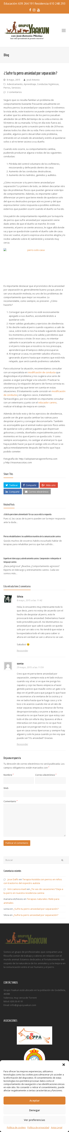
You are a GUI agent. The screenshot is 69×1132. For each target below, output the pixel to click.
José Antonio (33, 79)
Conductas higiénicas (48, 84)
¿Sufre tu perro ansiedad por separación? (36, 908)
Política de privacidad (38, 1127)
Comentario (11, 801)
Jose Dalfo (13, 879)
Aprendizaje (30, 84)
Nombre (9, 774)
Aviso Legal (56, 1127)
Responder (22, 650)
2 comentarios (14, 92)
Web (6, 788)
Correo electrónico (45, 774)
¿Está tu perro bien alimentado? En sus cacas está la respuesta (27, 514)
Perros (7, 87)
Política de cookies (16, 1127)
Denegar (34, 1110)
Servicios (16, 87)
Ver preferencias (34, 1120)
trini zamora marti (17, 889)
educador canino (47, 402)
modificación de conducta (42, 372)
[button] (63, 1064)
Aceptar (35, 1100)
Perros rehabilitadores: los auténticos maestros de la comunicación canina (32, 536)
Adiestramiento (15, 84)
